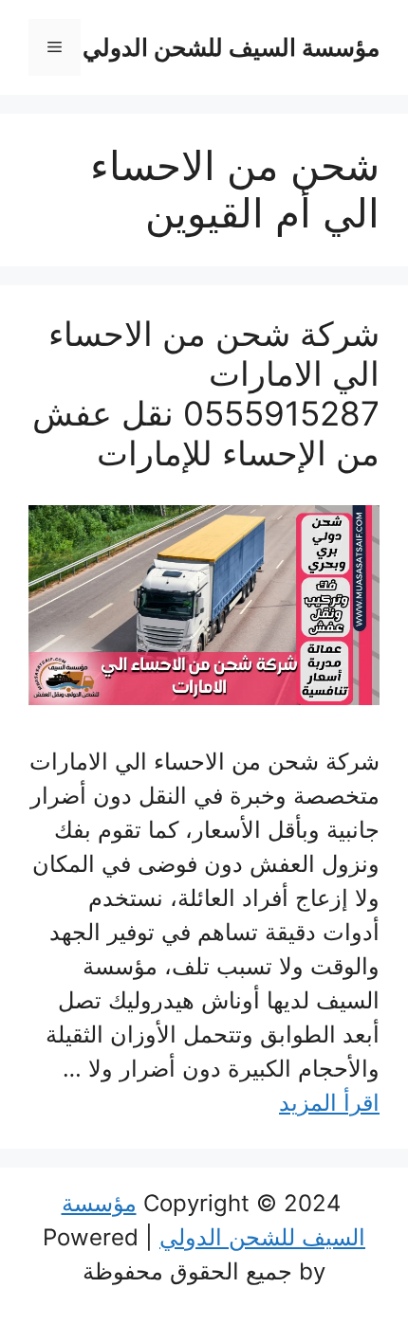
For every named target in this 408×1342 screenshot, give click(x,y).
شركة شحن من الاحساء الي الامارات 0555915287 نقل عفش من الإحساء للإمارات (206, 393)
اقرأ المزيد (329, 1102)
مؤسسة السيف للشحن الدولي (231, 47)
